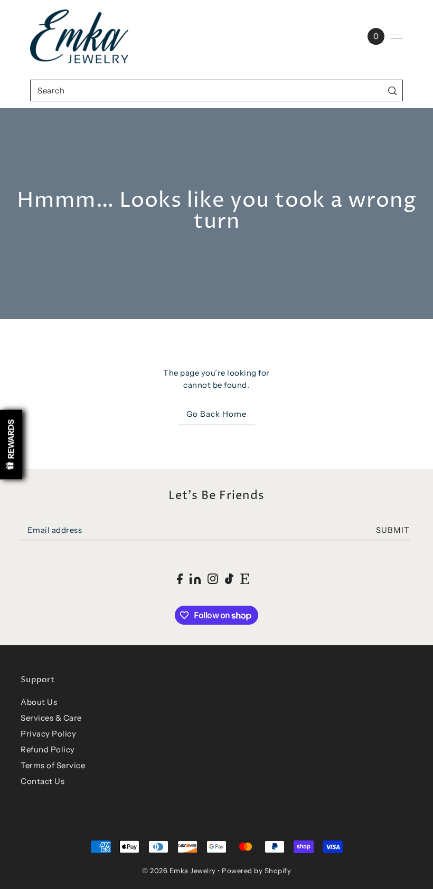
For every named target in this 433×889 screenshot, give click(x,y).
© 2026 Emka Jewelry (179, 870)
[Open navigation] (396, 36)
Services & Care (51, 718)
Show (11, 444)
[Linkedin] (195, 578)
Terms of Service (53, 765)
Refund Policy (48, 749)
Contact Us (42, 781)
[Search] (392, 90)
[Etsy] (244, 578)
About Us (39, 702)
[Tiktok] (229, 578)
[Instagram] (213, 578)
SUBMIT (393, 530)
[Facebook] (180, 578)
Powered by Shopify (256, 870)
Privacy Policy (48, 734)
